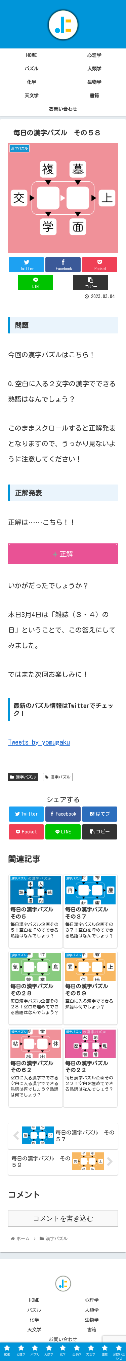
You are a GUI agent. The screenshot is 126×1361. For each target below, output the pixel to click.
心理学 (92, 1300)
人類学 (92, 1310)
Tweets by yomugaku (39, 742)
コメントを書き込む (63, 1218)
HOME (34, 1300)
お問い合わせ (63, 1339)
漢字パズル (25, 777)
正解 (66, 553)
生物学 (92, 1320)
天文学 (34, 1329)
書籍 (91, 1329)
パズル (34, 1310)
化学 (34, 1320)
